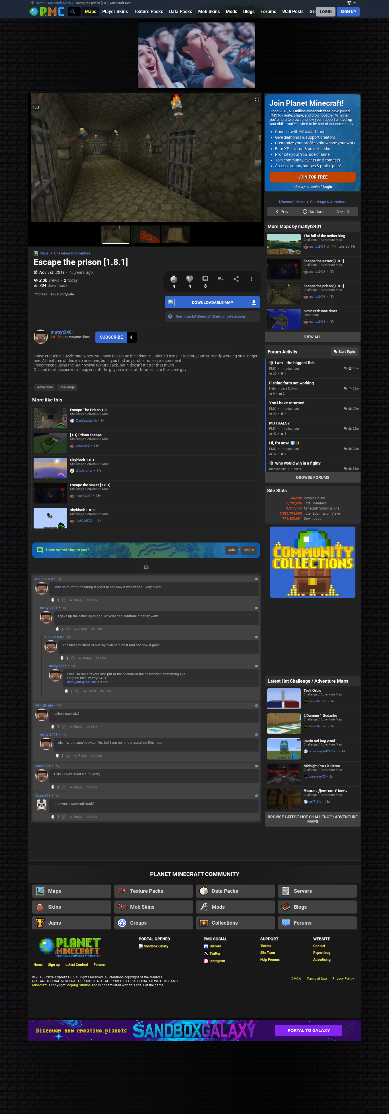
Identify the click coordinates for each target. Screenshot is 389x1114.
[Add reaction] (63, 600)
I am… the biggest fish (295, 434)
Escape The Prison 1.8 (88, 410)
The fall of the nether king (324, 308)
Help (272, 460)
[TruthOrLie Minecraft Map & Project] (284, 770)
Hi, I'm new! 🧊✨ (284, 515)
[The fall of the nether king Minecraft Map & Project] (284, 316)
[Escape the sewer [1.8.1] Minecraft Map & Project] (50, 493)
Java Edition (289, 460)
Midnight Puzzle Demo (322, 838)
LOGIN (326, 11)
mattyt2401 (62, 332)
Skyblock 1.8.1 (82, 460)
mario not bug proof (319, 812)
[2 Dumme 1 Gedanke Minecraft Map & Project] (284, 795)
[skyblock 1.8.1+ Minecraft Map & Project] (50, 518)
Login (327, 187)
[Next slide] (253, 160)
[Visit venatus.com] (244, 79)
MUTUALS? (279, 495)
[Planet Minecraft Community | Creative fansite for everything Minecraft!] (69, 1018)
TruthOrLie (312, 762)
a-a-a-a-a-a (44, 579)
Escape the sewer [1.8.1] (90, 485)
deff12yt (315, 873)
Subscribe (111, 337)
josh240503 (84, 521)
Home (40, 3)
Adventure (45, 387)
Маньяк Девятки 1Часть (325, 863)
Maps (44, 253)
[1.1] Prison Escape (86, 435)
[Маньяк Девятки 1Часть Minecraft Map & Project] (284, 871)
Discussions (277, 541)
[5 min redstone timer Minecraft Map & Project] (284, 391)
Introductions (290, 440)
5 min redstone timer (320, 383)
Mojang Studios (78, 1057)
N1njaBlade (44, 705)
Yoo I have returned (286, 475)
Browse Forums (312, 549)
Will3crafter (84, 471)
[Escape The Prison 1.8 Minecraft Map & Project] (50, 418)
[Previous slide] (39, 160)
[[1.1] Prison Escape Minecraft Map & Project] (50, 443)
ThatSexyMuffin (86, 421)
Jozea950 (42, 796)
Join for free (312, 177)
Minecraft (39, 1057)
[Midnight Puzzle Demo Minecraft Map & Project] (284, 846)
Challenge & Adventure (72, 253)
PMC (272, 440)
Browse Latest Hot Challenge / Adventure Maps (313, 891)
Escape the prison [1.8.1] (324, 358)
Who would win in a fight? (298, 535)
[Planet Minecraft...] (72, 11)
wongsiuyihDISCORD (323, 823)
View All (313, 409)
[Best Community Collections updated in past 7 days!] (312, 668)
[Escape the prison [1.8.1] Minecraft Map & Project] (284, 366)
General (296, 541)
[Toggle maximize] (257, 99)
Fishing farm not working (291, 455)
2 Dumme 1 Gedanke (320, 787)
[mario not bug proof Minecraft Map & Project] (284, 820)
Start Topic (347, 424)
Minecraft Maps (59, 3)
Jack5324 (42, 766)
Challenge (67, 387)
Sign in (249, 550)
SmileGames (318, 773)
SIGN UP (348, 11)
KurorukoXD (317, 848)
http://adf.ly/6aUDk (81, 682)
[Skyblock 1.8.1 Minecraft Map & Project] (50, 468)
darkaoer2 (83, 446)
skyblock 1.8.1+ (83, 510)
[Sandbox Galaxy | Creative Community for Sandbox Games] (194, 1102)
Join (231, 550)
